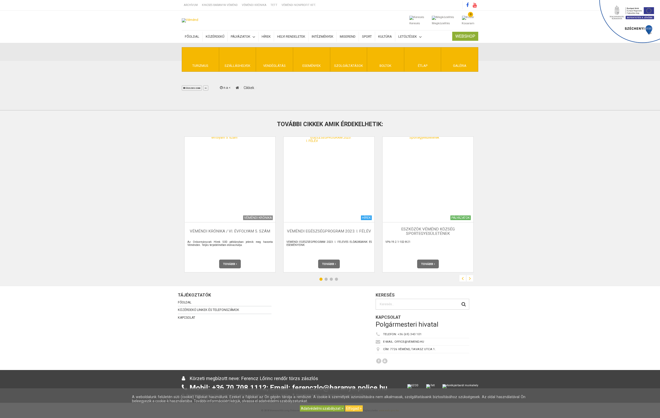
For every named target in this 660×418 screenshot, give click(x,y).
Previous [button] (462, 278)
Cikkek (249, 88)
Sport (367, 36)
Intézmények (322, 36)
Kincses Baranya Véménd (220, 5)
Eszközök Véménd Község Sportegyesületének (428, 231)
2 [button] (326, 279)
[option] (229, 204)
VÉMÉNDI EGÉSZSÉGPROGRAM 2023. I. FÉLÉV (329, 231)
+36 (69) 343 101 (410, 334)
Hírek (266, 36)
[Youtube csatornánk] (474, 5)
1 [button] (321, 279)
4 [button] (336, 279)
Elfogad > (354, 408)
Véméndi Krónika (254, 5)
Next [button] (470, 278)
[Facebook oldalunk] (467, 5)
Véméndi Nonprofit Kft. (299, 5)
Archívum (191, 5)
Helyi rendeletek (291, 36)
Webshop (465, 36)
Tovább (229, 264)
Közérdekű (215, 36)
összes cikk (192, 88)
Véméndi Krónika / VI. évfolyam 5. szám (230, 231)
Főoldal (192, 36)
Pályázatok (241, 36)
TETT (273, 5)
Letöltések (408, 36)
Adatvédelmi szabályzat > (322, 408)
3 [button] (331, 279)
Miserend (348, 36)
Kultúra (385, 36)
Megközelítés (441, 23)
